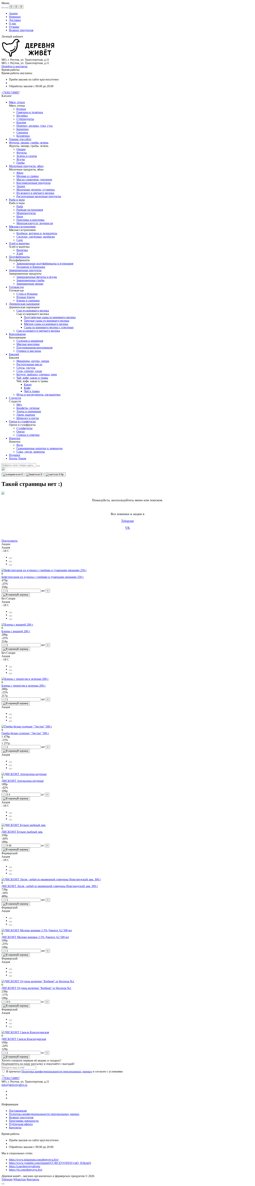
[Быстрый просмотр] (10, 558)
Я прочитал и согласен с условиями (64, 1071)
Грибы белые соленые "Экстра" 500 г (25, 733)
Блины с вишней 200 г (15, 631)
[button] (10, 92)
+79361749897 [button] (10, 1078)
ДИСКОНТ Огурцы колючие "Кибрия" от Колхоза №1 (36, 988)
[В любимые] (10, 564)
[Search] (38, 466)
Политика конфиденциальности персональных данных (56, 1071)
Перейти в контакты (14, 66)
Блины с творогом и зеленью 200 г (23, 685)
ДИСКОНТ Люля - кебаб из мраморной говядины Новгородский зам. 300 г (49, 886)
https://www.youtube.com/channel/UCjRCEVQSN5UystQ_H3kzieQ (50, 1163)
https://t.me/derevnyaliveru (24, 1166)
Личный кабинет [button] (12, 36)
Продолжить (9, 540)
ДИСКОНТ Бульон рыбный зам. (22, 831)
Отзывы (14, 26)
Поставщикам (18, 1110)
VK (127, 528)
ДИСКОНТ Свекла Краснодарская (23, 1039)
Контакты (15, 1127)
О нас (12, 23)
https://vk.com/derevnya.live (25, 1169)
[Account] (6, 7)
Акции (13, 13)
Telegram (127, 521)
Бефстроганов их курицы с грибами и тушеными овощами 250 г (42, 577)
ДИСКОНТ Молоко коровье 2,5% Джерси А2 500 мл (35, 937)
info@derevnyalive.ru (14, 1084)
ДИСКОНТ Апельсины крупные (22, 780)
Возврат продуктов (21, 30)
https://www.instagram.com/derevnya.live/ (34, 1159)
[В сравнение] (10, 561)
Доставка (15, 20)
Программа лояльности (24, 1120)
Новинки (15, 16)
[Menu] (2, 7)
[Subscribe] (2, 1075)
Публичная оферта (21, 1124)
